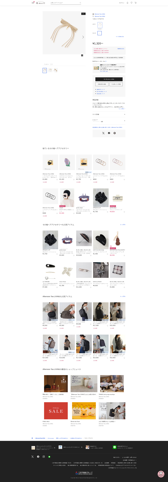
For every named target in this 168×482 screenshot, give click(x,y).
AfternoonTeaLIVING (40, 438)
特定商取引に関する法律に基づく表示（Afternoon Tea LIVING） (108, 127)
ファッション (51, 438)
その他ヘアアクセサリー (76, 438)
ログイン (121, 2)
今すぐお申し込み (104, 71)
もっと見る (121, 108)
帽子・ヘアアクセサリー (62, 438)
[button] (64, 37)
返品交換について (101, 93)
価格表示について (101, 89)
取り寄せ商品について (102, 91)
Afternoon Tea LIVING (100, 14)
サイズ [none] (94, 33)
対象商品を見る (121, 48)
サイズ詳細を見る (120, 36)
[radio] (99, 26)
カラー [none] (94, 24)
